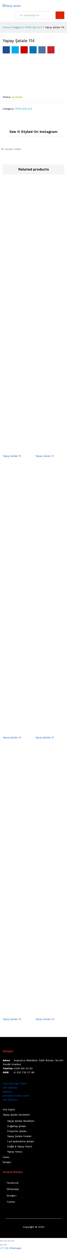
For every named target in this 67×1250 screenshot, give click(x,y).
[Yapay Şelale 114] (6, 49)
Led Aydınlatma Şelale (20, 1141)
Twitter (11, 1201)
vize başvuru (10, 1099)
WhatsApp (13, 1189)
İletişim (7, 1162)
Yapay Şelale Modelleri (16, 1114)
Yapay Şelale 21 (44, 455)
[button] (10, 1248)
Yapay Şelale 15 (12, 455)
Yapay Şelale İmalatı (19, 1136)
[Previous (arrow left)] (1, 1244)
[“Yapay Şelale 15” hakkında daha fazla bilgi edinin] (13, 450)
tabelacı (7, 1091)
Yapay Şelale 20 (44, 1019)
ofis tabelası (10, 1087)
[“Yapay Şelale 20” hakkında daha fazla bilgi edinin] (46, 1013)
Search (60, 15)
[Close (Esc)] (1, 1240)
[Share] (5, 1240)
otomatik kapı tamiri (15, 1083)
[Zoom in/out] (12, 1240)
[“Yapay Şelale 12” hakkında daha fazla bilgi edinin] (46, 731)
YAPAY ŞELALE (23, 108)
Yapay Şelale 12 (44, 737)
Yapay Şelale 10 (12, 1019)
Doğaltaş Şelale (16, 1126)
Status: (7, 97)
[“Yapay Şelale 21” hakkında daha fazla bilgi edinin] (46, 450)
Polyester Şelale (17, 1131)
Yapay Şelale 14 (12, 737)
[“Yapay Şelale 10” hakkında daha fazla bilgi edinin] (13, 1013)
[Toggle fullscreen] (9, 1240)
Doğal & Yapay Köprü (19, 1146)
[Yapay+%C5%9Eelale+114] (15, 49)
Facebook (12, 1182)
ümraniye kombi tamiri (16, 1095)
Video (6, 1157)
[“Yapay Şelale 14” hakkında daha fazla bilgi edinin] (13, 731)
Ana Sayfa (9, 1109)
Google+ (12, 1195)
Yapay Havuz (14, 1151)
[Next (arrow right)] (5, 1244)
